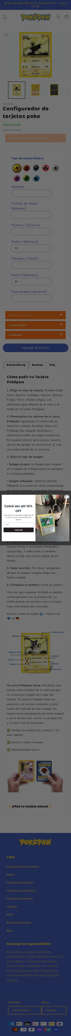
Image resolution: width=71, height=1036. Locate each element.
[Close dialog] (67, 496)
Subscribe (19, 530)
